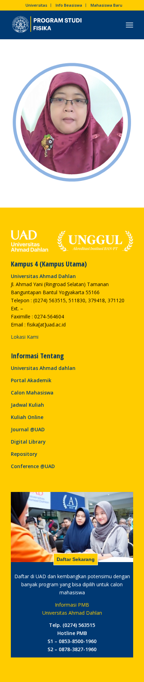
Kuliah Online (27, 417)
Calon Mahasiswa (32, 392)
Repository (24, 454)
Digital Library (28, 441)
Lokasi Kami (24, 336)
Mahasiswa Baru (106, 5)
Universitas (36, 5)
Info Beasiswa (69, 5)
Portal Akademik (31, 380)
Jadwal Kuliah (27, 404)
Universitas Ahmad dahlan (43, 368)
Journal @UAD (28, 429)
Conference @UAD (33, 466)
